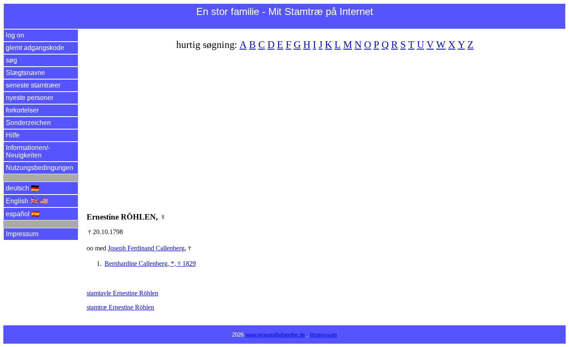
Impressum (22, 233)
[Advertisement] (326, 126)
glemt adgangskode (35, 47)
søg (11, 60)
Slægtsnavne (25, 72)
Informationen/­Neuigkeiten (28, 151)
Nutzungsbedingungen (39, 167)
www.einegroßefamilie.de (275, 335)
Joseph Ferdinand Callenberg (146, 248)
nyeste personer (29, 97)
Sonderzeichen (28, 122)
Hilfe (13, 135)
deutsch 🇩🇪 (22, 188)
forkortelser (22, 110)
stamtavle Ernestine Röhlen (122, 293)
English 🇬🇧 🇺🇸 (27, 201)
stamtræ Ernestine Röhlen (120, 307)
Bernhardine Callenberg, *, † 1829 (150, 263)
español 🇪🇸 (23, 213)
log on (15, 35)
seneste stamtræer (33, 85)
